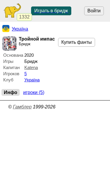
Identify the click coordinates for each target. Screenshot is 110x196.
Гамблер (22, 106)
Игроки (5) (33, 92)
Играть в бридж (51, 10)
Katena (31, 67)
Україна (32, 79)
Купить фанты (76, 42)
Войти (94, 10)
